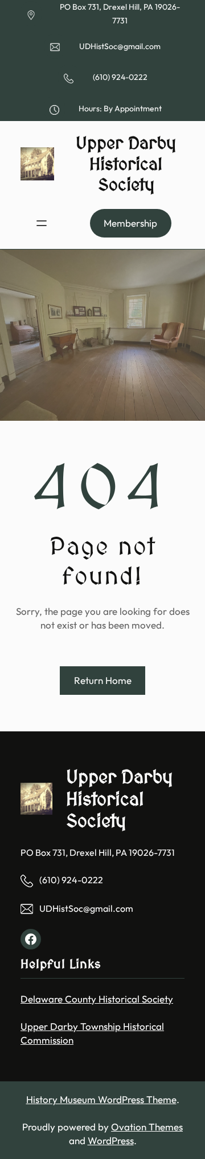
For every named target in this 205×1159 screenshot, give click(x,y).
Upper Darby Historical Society (126, 163)
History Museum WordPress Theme (101, 1099)
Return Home (103, 680)
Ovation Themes (147, 1127)
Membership (130, 223)
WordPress (111, 1140)
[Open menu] (41, 223)
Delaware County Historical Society (96, 999)
